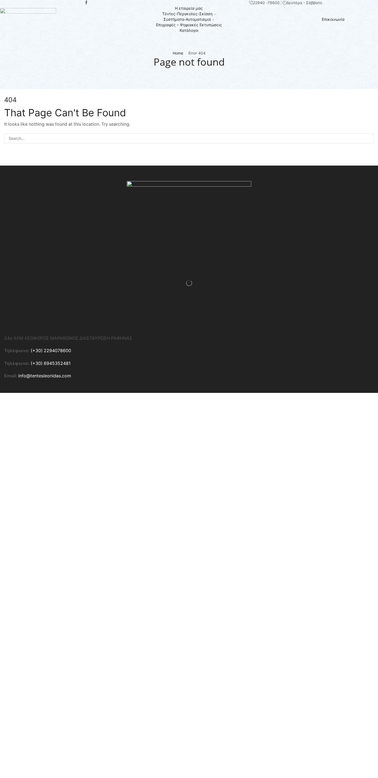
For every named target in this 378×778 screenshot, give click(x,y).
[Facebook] (86, 3)
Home (178, 53)
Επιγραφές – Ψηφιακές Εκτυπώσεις (189, 24)
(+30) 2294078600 (51, 350)
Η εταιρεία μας (189, 8)
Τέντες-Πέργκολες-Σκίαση (187, 13)
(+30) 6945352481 (51, 363)
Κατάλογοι (189, 30)
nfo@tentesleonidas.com (45, 375)
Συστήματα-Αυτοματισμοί (187, 19)
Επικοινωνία (333, 19)
